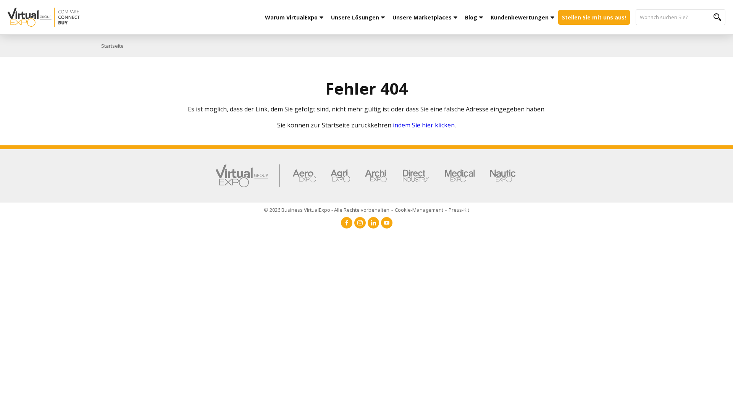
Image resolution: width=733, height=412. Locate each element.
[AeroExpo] (304, 175)
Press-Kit (459, 209)
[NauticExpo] (502, 175)
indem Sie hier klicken (424, 125)
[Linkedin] (373, 223)
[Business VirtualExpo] (88, 17)
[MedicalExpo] (460, 175)
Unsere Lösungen (355, 17)
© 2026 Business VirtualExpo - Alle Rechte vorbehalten (326, 209)
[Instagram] (360, 223)
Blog (471, 17)
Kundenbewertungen (520, 17)
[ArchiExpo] (376, 175)
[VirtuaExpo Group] (248, 175)
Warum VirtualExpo (291, 17)
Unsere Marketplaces (422, 17)
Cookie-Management (419, 209)
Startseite (112, 45)
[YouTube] (386, 223)
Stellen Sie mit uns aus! (594, 17)
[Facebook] (346, 223)
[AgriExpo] (340, 175)
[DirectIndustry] (415, 175)
